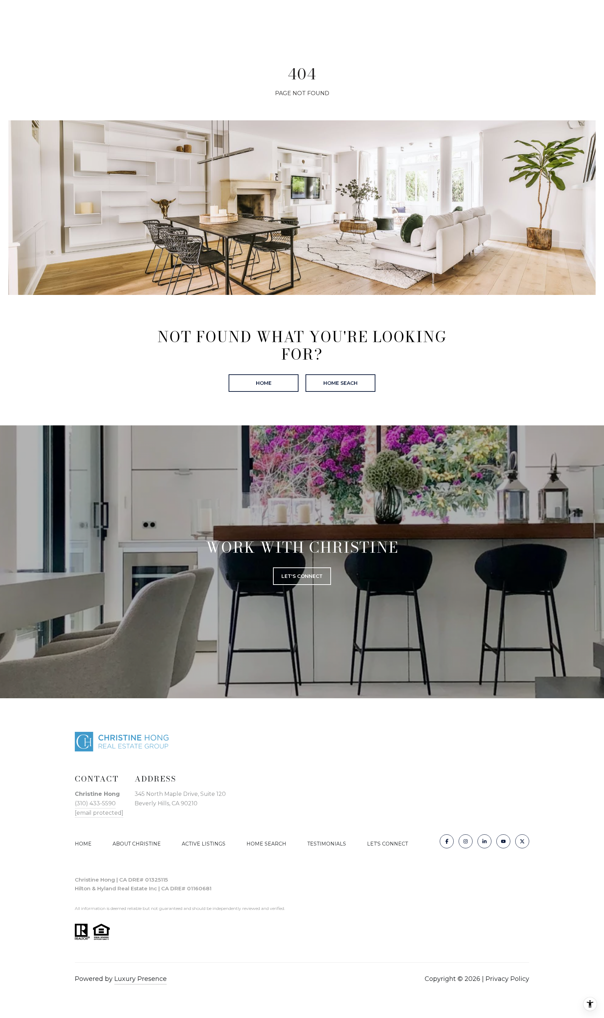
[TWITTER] (522, 841)
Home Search (266, 844)
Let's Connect (387, 844)
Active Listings (203, 844)
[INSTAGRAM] (466, 841)
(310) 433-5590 (95, 803)
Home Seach (340, 383)
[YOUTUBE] (503, 841)
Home (264, 383)
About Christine (137, 844)
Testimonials (326, 844)
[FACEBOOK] (447, 841)
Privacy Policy (507, 979)
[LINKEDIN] (484, 841)
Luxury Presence (140, 979)
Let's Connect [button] (302, 576)
